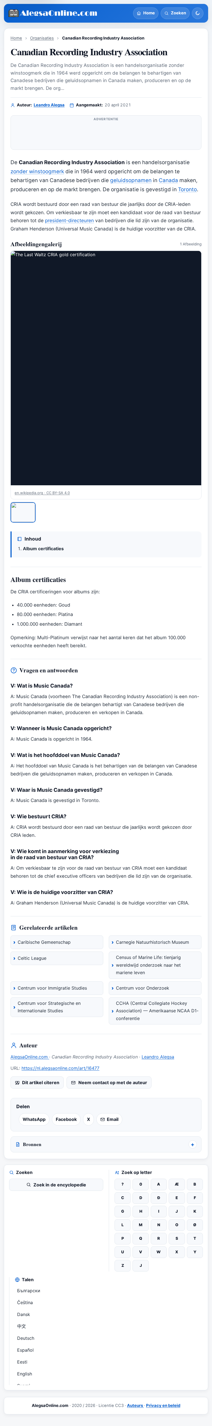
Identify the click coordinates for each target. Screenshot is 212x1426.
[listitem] (23, 512)
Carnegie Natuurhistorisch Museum (152, 942)
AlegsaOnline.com (29, 1057)
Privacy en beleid (163, 1405)
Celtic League (32, 958)
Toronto (187, 189)
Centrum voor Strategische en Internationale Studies (49, 1007)
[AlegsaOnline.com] (53, 13)
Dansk (23, 1314)
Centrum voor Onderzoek (142, 988)
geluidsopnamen (131, 180)
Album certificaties (43, 548)
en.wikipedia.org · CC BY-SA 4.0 (42, 493)
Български (28, 1290)
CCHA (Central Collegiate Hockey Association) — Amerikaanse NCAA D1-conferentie (157, 1010)
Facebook (66, 1119)
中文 (21, 1326)
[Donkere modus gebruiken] (197, 13)
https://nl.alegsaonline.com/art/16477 (60, 1068)
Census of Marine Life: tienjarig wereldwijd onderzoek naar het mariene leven (148, 965)
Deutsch (25, 1338)
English (24, 1374)
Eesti (22, 1362)
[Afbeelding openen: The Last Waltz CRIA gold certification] (106, 368)
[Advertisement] (106, 135)
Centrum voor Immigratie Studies (52, 988)
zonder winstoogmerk (37, 171)
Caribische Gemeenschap (44, 942)
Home (16, 38)
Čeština (25, 1302)
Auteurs (135, 1405)
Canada (168, 180)
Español (25, 1350)
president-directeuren (69, 220)
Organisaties (42, 38)
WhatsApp (34, 1119)
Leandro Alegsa (49, 105)
